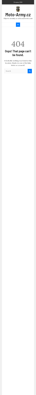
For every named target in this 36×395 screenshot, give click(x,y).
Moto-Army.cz (18, 14)
